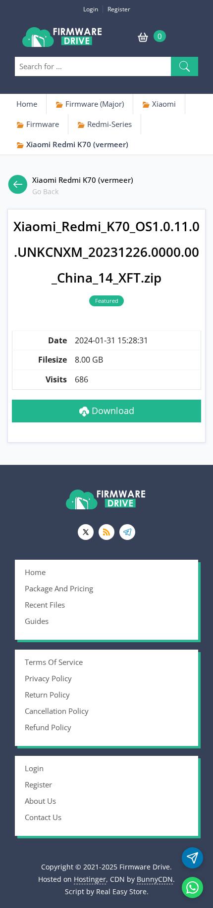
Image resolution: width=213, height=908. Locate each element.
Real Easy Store (121, 891)
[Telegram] (127, 532)
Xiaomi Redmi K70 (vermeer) (76, 144)
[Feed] (106, 532)
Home (26, 104)
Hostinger (90, 879)
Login (90, 9)
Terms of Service (54, 662)
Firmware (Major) (93, 104)
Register (118, 9)
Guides (37, 621)
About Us (40, 801)
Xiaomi (163, 104)
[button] (184, 66)
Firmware (41, 124)
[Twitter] (86, 532)
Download (111, 410)
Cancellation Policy (57, 711)
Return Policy (47, 695)
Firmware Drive (63, 40)
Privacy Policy (48, 678)
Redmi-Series (108, 124)
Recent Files (45, 605)
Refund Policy (48, 727)
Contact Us (43, 817)
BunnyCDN (155, 879)
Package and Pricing (59, 588)
